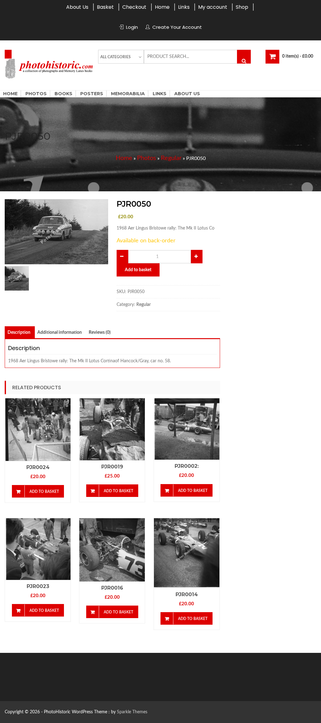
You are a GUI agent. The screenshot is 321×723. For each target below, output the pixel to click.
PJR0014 (187, 594)
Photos (36, 93)
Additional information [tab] (59, 332)
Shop (242, 7)
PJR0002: (187, 466)
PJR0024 (38, 467)
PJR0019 (112, 467)
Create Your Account (177, 27)
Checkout (134, 7)
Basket (105, 7)
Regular (171, 158)
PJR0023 (38, 586)
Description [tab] (19, 332)
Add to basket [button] (44, 491)
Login (132, 27)
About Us (77, 7)
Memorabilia (128, 93)
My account (212, 7)
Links (184, 7)
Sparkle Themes (132, 712)
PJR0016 (112, 588)
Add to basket (138, 270)
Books (63, 93)
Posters (91, 93)
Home (162, 7)
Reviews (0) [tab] (100, 332)
